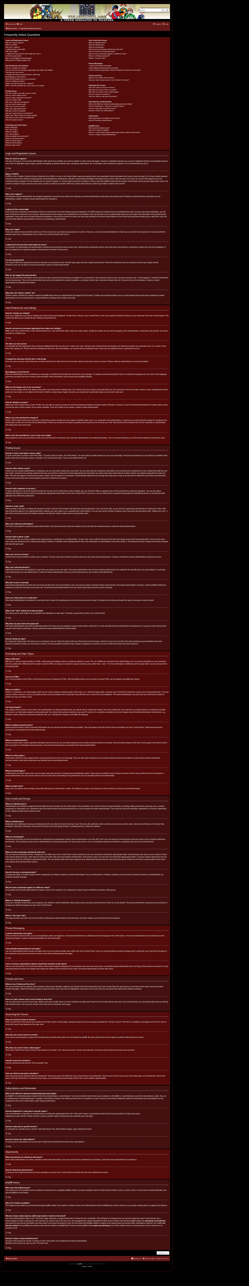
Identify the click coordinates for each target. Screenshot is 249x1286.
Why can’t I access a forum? (15, 106)
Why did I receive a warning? (15, 111)
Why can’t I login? (11, 51)
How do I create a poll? (13, 100)
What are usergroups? (96, 47)
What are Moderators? (96, 45)
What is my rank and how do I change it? (19, 83)
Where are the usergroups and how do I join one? (106, 49)
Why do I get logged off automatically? (18, 58)
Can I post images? (12, 134)
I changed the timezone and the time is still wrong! (22, 74)
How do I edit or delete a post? (16, 95)
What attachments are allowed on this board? (104, 118)
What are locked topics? (13, 143)
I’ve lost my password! (13, 56)
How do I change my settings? (16, 68)
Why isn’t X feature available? (99, 130)
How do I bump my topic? (14, 120)
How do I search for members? (99, 94)
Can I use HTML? (11, 129)
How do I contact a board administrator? (103, 134)
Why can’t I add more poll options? (17, 102)
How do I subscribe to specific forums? (102, 108)
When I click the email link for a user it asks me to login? (24, 85)
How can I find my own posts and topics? (103, 96)
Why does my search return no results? (102, 90)
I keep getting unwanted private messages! (104, 68)
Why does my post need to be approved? (19, 117)
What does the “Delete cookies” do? (18, 60)
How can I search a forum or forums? (102, 87)
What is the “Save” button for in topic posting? (21, 115)
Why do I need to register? (14, 43)
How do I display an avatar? (15, 81)
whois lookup (10, 1221)
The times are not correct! (14, 72)
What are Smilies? (11, 132)
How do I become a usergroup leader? (102, 51)
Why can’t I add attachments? (15, 109)
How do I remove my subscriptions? (101, 110)
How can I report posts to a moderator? (19, 113)
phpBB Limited (70, 1190)
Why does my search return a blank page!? (104, 92)
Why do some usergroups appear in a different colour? (108, 54)
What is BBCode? (11, 127)
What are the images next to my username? (20, 79)
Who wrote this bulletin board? (99, 128)
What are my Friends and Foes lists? (101, 78)
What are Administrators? (97, 43)
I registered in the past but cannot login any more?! (23, 54)
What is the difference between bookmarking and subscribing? (110, 104)
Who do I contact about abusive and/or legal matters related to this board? (114, 132)
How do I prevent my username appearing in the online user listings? (29, 70)
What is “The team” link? (97, 58)
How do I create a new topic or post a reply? (20, 93)
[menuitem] (19, 24)
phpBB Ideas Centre (110, 1205)
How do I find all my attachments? (100, 120)
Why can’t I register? (12, 47)
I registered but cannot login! (15, 49)
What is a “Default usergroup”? (99, 56)
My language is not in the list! (15, 77)
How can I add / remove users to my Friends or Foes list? (109, 80)
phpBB (81, 377)
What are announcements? (14, 138)
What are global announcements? (17, 136)
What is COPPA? (11, 45)
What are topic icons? (13, 145)
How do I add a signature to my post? (18, 98)
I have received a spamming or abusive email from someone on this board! (115, 70)
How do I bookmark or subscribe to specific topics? (106, 106)
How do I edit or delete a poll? (15, 104)
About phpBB (10, 1193)
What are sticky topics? (13, 140)
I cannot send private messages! (100, 65)
